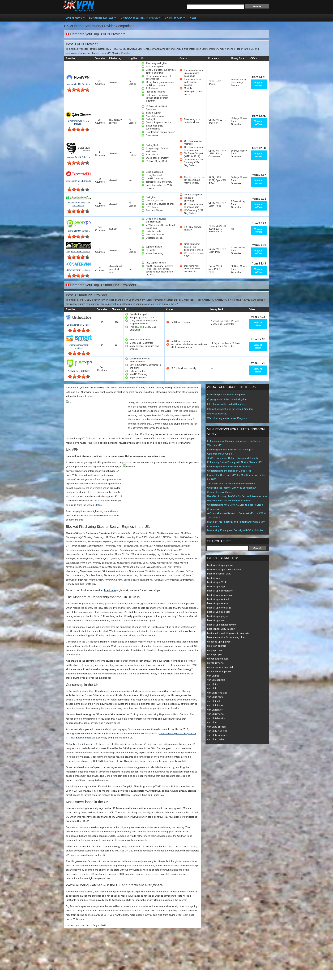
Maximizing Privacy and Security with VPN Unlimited (235, 530)
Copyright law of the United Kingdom (227, 399)
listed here (110, 590)
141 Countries (100, 229)
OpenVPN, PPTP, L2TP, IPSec (217, 204)
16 (102, 322)
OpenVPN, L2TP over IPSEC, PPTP (216, 269)
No (130, 180)
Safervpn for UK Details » (78, 270)
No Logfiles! (133, 82)
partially (113, 229)
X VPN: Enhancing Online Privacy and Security (232, 458)
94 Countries (100, 180)
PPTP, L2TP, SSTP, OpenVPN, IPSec (217, 180)
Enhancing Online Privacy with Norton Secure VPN (235, 462)
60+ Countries (100, 121)
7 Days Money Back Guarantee (238, 204)
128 (116, 322)
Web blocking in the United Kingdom (227, 418)
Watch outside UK (217, 413)
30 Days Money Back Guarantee (239, 153)
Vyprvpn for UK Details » (78, 157)
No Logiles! (132, 121)
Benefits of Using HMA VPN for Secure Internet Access (237, 496)
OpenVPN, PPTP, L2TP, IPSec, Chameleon (217, 153)
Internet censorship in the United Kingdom (230, 409)
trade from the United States (86, 504)
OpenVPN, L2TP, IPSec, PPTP (217, 121)
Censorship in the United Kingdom (226, 394)
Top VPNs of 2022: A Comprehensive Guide (231, 483)
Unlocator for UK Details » (79, 325)
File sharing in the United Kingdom (226, 404)
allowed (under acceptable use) (116, 269)
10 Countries (100, 204)
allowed (113, 82)
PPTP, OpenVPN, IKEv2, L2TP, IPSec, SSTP (217, 229)
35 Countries (100, 269)
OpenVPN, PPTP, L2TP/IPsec (217, 250)
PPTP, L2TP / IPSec (215, 82)
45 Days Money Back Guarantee (239, 121)
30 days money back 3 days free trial (238, 82)
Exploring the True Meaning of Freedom (229, 500)
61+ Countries (100, 82)
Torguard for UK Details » (78, 251)
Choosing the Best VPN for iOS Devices (229, 466)
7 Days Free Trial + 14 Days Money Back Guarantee (225, 322)
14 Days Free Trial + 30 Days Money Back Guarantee (225, 344)
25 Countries (100, 250)
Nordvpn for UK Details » (78, 84)
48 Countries (100, 153)
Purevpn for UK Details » (78, 231)
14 (102, 344)
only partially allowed (115, 121)
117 (116, 344)
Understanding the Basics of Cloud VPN (229, 470)
